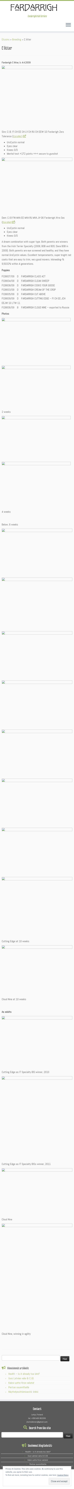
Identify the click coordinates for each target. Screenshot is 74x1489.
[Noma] (37, 1191)
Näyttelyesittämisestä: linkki (23, 1392)
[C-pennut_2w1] (36, 386)
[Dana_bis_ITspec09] (37, 185)
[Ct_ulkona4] (36, 438)
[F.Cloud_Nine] (37, 851)
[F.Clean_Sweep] (37, 753)
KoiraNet (7, 222)
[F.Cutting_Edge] (37, 552)
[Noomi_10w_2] (37, 970)
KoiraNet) (18, 136)
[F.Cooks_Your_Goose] (37, 704)
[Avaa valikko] (68, 25)
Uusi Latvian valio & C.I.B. (21, 1378)
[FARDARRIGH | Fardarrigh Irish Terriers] (37, 8)
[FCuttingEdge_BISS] (37, 1042)
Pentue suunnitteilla (18, 1387)
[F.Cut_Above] (37, 603)
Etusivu (5, 39)
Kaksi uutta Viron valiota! (21, 1383)
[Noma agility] (37, 1276)
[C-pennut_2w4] (36, 340)
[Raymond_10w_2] (37, 907)
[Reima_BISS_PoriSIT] (37, 1118)
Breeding (16, 39)
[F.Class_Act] (37, 802)
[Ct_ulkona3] (36, 484)
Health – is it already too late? (24, 1374)
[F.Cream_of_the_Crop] (37, 654)
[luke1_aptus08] (37, 96)
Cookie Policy (62, 1475)
